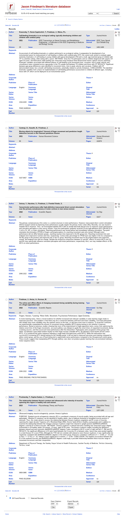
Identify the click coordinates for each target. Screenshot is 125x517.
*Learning (35, 316)
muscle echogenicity (41, 413)
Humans (28, 316)
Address (12, 75)
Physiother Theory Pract (103, 406)
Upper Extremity (84, 316)
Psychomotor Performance (67, 316)
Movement (53, 316)
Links (117, 29)
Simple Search (36, 9)
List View (102, 25)
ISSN (11, 102)
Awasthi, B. (33, 128)
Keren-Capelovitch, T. (38, 32)
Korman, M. (42, 299)
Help (118, 514)
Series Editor (11, 93)
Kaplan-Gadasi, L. (38, 397)
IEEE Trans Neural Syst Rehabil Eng (103, 41)
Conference (90, 105)
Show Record (67, 514)
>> (70, 25)
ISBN (30, 102)
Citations (108, 25)
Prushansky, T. (24, 397)
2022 (21, 212)
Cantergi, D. (23, 128)
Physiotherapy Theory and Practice (51, 405)
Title (10, 36)
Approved (90, 108)
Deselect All (15, 25)
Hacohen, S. (32, 203)
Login (118, 9)
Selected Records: (37, 498)
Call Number (12, 112)
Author (11, 32)
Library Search (56, 514)
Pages (88, 47)
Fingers (21, 316)
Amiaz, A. (33, 299)
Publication (32, 40)
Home (23, 9)
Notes (11, 108)
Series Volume (12, 98)
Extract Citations (77, 514)
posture (51, 413)
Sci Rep (99, 212)
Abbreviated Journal (90, 41)
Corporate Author (12, 78)
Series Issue (30, 98)
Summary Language (32, 88)
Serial (88, 111)
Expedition (32, 105)
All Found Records (18, 498)
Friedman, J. (52, 32)
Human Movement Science (48, 136)
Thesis (88, 78)
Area (10, 105)
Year (10, 40)
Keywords (12, 50)
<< (55, 25)
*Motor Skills (44, 316)
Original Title (89, 88)
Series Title (32, 92)
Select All (7, 25)
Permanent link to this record (63, 116)
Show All (28, 9)
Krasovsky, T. (24, 32)
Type (88, 36)
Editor (88, 83)
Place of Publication (32, 83)
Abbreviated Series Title (90, 93)
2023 (21, 405)
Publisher (12, 83)
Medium (89, 102)
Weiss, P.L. (62, 32)
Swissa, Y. (23, 203)
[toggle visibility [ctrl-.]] (7, 496)
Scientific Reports (45, 212)
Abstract (12, 53)
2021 (21, 40)
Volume (12, 47)
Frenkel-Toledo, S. (55, 203)
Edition (89, 97)
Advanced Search (47, 9)
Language (12, 87)
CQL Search (46, 514)
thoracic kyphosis (61, 413)
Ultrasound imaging (26, 413)
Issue (30, 47)
